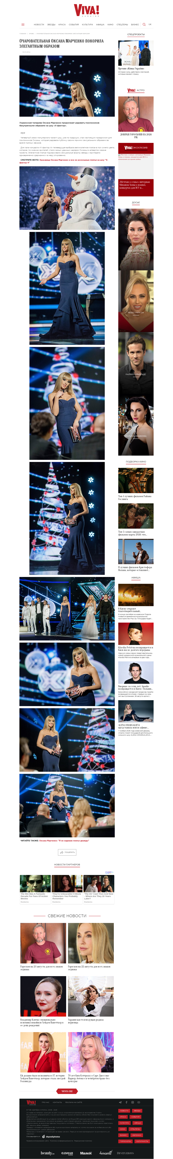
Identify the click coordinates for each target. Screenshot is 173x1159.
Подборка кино (136, 462)
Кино (122, 1129)
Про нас (45, 1102)
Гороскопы (125, 1141)
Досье (136, 203)
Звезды (137, 1111)
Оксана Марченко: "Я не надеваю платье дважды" (64, 841)
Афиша (136, 578)
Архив (31, 33)
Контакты (57, 1102)
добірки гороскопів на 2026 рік (136, 136)
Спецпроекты (136, 35)
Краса (123, 1117)
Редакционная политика (83, 1141)
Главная (22, 33)
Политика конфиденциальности (61, 1141)
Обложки (136, 1135)
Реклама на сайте (73, 1102)
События (135, 1117)
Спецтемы (135, 1129)
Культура (124, 1123)
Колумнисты (142, 1141)
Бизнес (123, 1135)
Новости (124, 1111)
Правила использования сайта (37, 1141)
